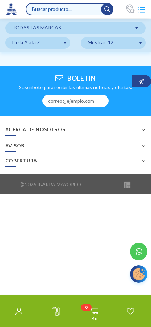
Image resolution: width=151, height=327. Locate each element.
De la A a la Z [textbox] (26, 42)
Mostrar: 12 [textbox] (100, 42)
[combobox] (75, 28)
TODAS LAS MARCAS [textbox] (36, 28)
